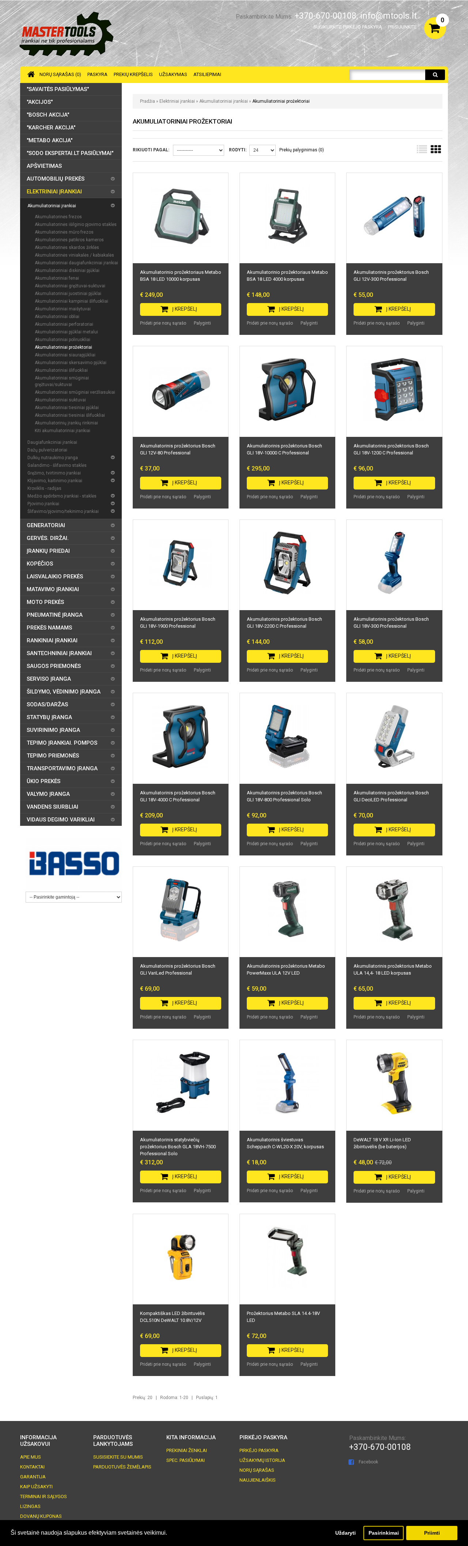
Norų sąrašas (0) (60, 74)
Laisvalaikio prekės (55, 576)
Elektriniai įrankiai (177, 101)
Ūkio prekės (43, 781)
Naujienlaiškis (257, 1480)
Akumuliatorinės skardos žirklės (67, 247)
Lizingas (30, 1506)
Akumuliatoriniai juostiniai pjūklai (68, 293)
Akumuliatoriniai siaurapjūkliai (65, 355)
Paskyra (97, 74)
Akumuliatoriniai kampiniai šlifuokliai (71, 301)
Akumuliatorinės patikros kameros (69, 239)
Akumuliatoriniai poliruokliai (62, 339)
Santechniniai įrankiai (59, 653)
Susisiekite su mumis (118, 1457)
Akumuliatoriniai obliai (57, 316)
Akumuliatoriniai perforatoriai (64, 324)
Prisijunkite (402, 27)
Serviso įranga (49, 679)
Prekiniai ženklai (186, 1450)
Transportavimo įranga (62, 768)
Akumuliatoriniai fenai (57, 278)
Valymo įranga (48, 794)
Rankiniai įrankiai (52, 640)
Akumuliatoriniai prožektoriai (281, 101)
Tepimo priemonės (53, 755)
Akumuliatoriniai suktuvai (60, 399)
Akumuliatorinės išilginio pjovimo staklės (76, 224)
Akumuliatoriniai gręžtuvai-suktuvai (70, 285)
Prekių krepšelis (133, 74)
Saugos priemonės (54, 666)
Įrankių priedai (48, 551)
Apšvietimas (44, 166)
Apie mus (30, 1457)
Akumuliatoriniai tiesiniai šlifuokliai (70, 415)
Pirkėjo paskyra (259, 1450)
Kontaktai (32, 1467)
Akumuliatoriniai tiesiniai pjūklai (67, 407)
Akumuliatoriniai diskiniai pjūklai (67, 270)
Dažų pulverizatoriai (47, 450)
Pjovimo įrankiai (43, 503)
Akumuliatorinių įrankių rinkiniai (66, 423)
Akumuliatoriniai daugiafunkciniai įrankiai (76, 262)
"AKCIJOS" (40, 102)
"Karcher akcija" (51, 127)
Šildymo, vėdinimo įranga (64, 691)
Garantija (33, 1476)
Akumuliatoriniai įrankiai (223, 101)
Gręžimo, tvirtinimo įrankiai (54, 473)
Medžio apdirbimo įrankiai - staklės (62, 496)
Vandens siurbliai (52, 807)
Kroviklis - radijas (44, 488)
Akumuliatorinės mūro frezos (64, 232)
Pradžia (147, 101)
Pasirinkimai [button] (384, 1533)
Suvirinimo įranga (53, 730)
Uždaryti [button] (345, 1533)
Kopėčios (40, 563)
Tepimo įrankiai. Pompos (62, 743)
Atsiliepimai (207, 74)
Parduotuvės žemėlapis (122, 1467)
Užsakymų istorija (262, 1460)
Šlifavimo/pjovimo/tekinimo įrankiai (63, 511)
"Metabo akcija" (49, 140)
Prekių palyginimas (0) (301, 149)
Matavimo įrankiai (53, 589)
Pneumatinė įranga (55, 615)
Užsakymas (173, 74)
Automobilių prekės (55, 178)
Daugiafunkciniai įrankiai (52, 442)
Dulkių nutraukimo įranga (52, 457)
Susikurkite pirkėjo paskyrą (347, 27)
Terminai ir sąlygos (43, 1496)
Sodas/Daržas (47, 704)
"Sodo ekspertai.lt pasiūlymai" (70, 153)
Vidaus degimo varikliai (61, 819)
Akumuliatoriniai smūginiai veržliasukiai (75, 392)
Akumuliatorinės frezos (58, 216)
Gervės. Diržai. (48, 538)
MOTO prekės (45, 602)
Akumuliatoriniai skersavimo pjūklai (70, 362)
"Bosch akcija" (48, 114)
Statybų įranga (49, 717)
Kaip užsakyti (36, 1486)
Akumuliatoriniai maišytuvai (63, 308)
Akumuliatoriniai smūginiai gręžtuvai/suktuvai (62, 381)
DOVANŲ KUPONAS (41, 1516)
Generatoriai (46, 525)
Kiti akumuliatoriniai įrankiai (62, 430)
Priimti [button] (432, 1533)
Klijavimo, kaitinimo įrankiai (54, 480)
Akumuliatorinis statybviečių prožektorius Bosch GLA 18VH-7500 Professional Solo (178, 1146)
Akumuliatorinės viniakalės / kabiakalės (74, 255)
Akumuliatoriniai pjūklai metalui (66, 331)
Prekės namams (49, 627)
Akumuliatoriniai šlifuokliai (61, 370)
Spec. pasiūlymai (185, 1460)
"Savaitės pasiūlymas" (58, 89)
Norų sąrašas (256, 1470)
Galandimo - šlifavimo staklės (57, 465)
